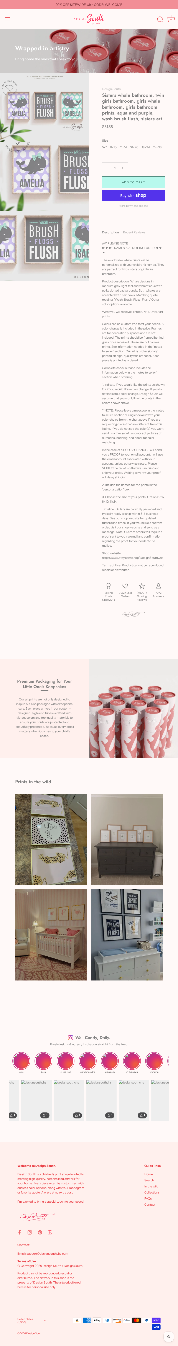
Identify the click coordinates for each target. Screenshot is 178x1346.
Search (149, 1180)
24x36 (157, 147)
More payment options (133, 205)
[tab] (112, 232)
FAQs (148, 1198)
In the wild (151, 1186)
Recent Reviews (134, 232)
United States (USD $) (25, 1321)
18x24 (146, 147)
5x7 (104, 147)
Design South (111, 89)
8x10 (113, 147)
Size (105, 141)
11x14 (123, 147)
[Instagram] (30, 1232)
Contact (149, 1205)
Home (148, 1174)
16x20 (134, 147)
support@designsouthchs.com (47, 1254)
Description (110, 232)
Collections (152, 1192)
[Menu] (7, 19)
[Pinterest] (40, 1232)
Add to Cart (133, 182)
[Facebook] (19, 1232)
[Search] (160, 20)
